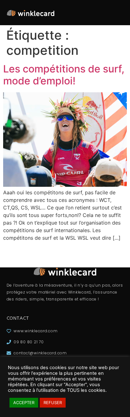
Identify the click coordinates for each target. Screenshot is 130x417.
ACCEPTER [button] (23, 402)
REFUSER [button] (53, 402)
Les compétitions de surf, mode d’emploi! (63, 75)
